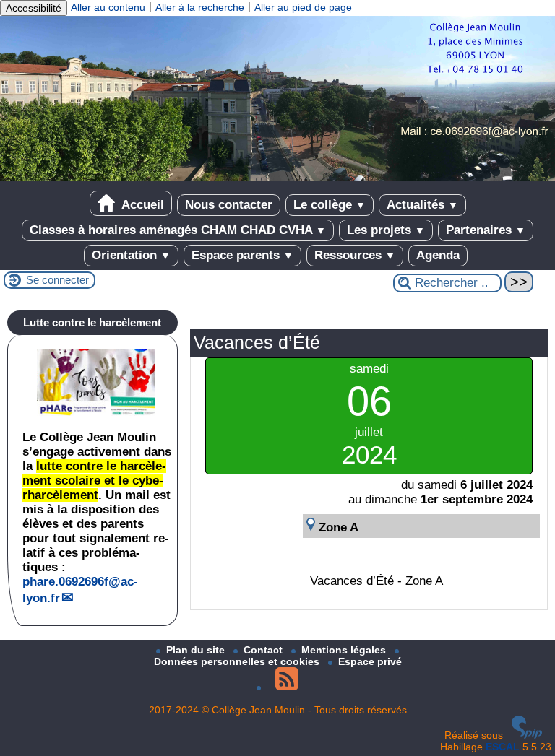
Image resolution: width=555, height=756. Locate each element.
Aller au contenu (108, 7)
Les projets (386, 230)
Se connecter (57, 280)
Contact (264, 650)
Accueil (141, 205)
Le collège (329, 205)
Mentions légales (345, 650)
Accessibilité (33, 8)
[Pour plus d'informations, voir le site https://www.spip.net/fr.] (527, 735)
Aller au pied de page (303, 7)
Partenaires (485, 230)
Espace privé (370, 661)
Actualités (422, 205)
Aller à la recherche (199, 7)
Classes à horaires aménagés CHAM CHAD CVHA (178, 230)
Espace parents (242, 255)
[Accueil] (277, 177)
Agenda (438, 255)
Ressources (354, 255)
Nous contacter (228, 205)
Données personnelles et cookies (238, 661)
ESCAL (503, 746)
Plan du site (197, 650)
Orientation (131, 255)
